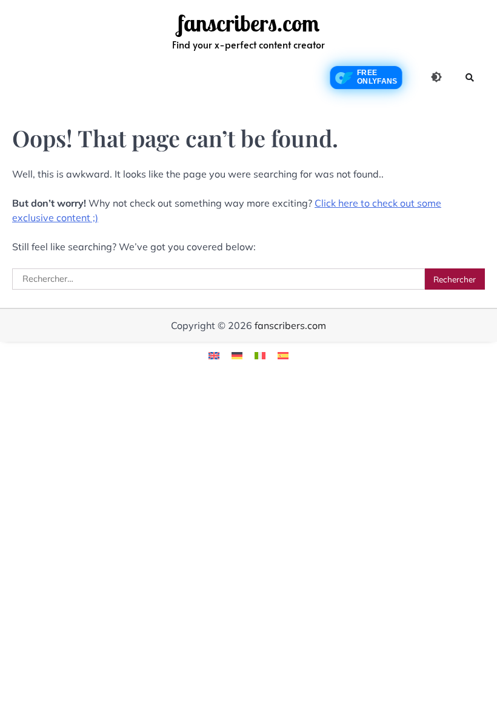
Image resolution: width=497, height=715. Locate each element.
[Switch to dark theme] (436, 77)
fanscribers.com (248, 23)
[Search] (470, 77)
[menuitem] (213, 355)
